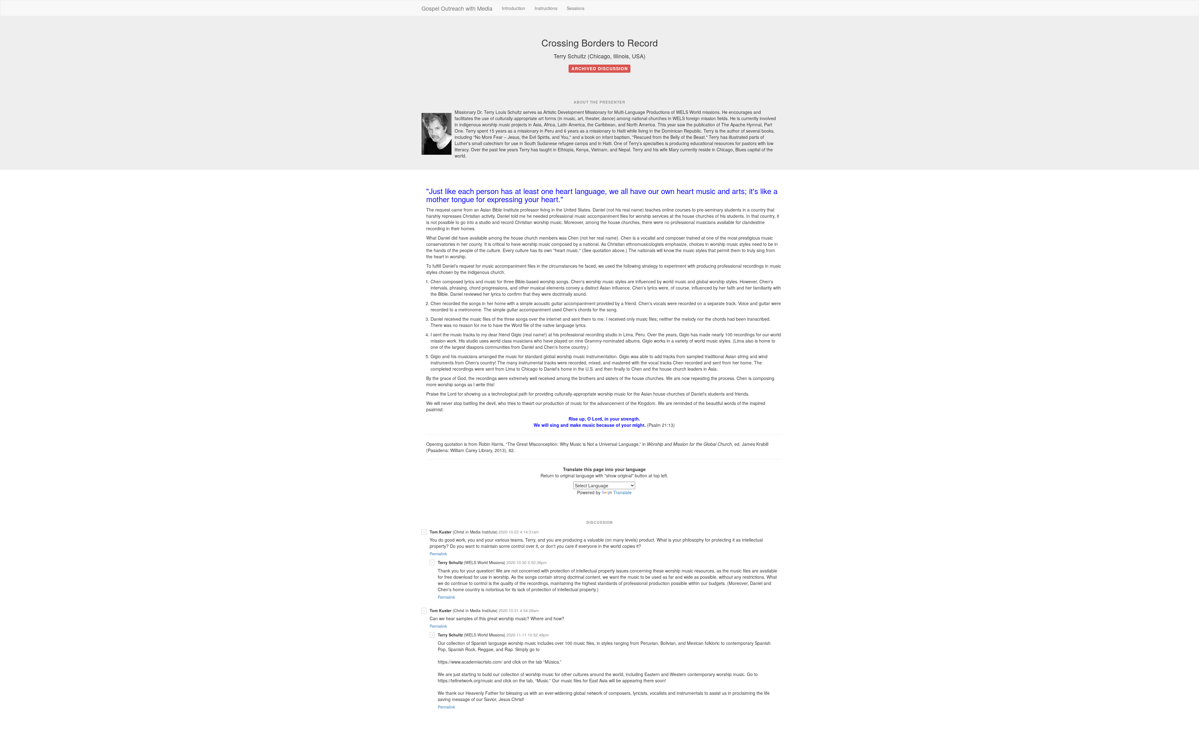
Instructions (546, 8)
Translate (622, 492)
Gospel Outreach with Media (457, 8)
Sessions (576, 8)
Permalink (438, 554)
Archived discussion (599, 68)
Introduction (513, 8)
